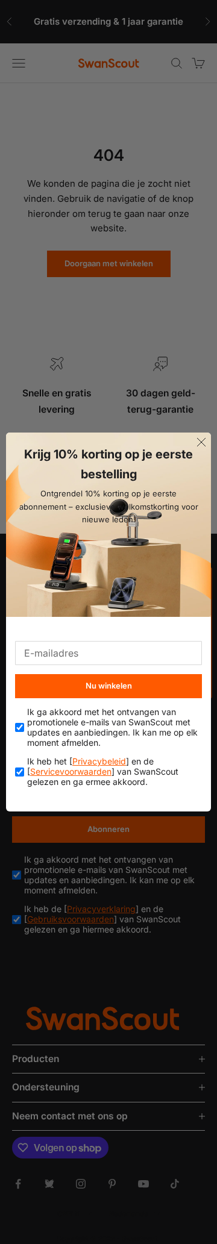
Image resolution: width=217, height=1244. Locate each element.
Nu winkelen (109, 685)
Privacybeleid (99, 761)
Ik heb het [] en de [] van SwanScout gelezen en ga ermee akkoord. (102, 772)
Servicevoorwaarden (71, 771)
